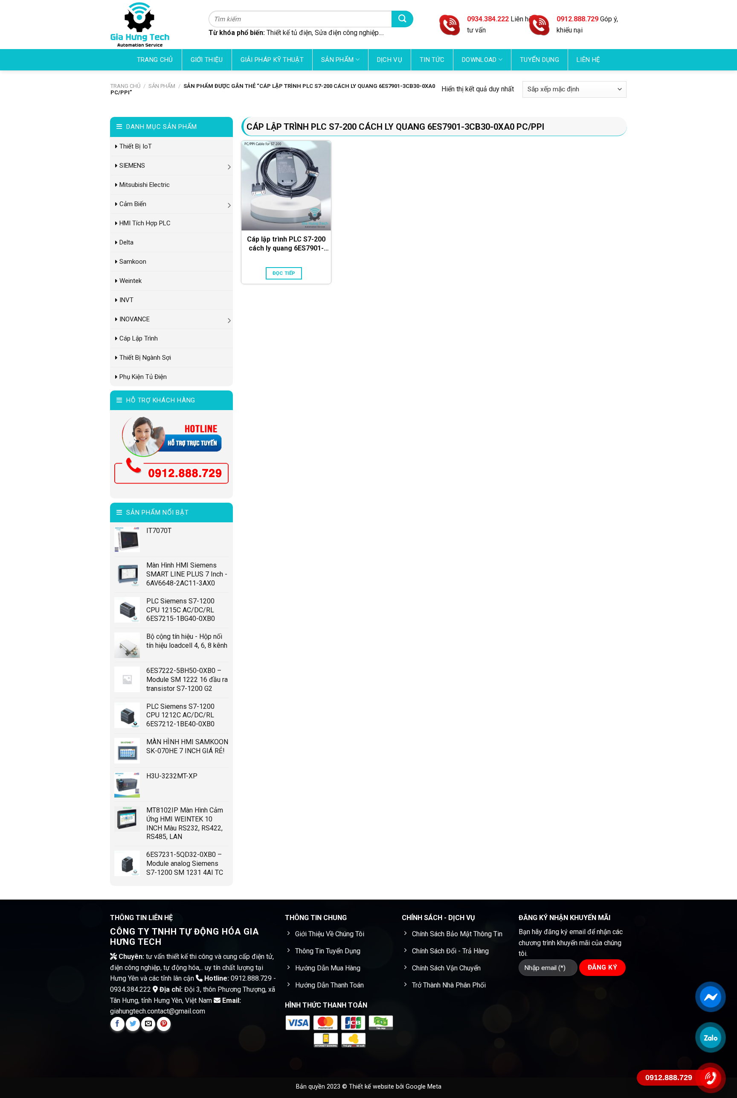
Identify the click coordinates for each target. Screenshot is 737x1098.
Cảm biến (132, 204)
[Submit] (402, 19)
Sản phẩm (337, 60)
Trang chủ (155, 60)
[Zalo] (710, 1037)
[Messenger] (710, 997)
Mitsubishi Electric (144, 185)
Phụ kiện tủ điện (143, 377)
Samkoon (132, 261)
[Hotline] (710, 1078)
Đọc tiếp (284, 273)
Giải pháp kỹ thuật (272, 60)
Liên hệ (588, 60)
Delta (126, 242)
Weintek (130, 281)
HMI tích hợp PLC (145, 223)
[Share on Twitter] (133, 1024)
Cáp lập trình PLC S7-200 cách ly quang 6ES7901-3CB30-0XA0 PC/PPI (286, 244)
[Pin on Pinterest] (164, 1024)
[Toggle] (229, 165)
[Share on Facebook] (117, 1024)
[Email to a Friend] (148, 1024)
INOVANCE (134, 319)
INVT (126, 300)
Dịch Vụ (389, 60)
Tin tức (432, 60)
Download (479, 60)
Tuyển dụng (539, 60)
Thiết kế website (372, 1086)
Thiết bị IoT (135, 146)
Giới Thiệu (207, 60)
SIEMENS (132, 165)
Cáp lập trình (138, 338)
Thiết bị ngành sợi (145, 357)
